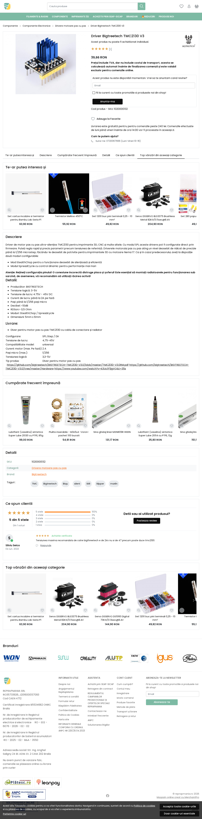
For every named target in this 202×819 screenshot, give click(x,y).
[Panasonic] (190, 664)
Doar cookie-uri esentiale (179, 813)
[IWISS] (88, 664)
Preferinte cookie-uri (14, 814)
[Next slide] (193, 200)
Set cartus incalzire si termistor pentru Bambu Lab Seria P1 (26, 218)
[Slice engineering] (139, 664)
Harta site (64, 719)
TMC (34, 483)
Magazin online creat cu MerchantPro (178, 797)
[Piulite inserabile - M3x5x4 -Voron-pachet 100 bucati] (69, 409)
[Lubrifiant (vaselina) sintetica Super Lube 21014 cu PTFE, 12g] (155, 409)
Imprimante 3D (80, 16)
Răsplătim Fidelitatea (70, 705)
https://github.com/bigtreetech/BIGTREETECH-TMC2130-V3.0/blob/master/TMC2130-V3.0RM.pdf (68, 365)
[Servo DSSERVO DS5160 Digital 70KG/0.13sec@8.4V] (112, 593)
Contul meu (123, 688)
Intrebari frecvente (98, 715)
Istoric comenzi (125, 697)
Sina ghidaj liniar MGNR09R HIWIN (112, 432)
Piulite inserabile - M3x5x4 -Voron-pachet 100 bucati (69, 433)
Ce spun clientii (125, 155)
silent (77, 483)
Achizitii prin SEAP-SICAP (108, 16)
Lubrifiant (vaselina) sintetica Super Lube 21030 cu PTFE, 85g (26, 433)
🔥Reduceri (148, 16)
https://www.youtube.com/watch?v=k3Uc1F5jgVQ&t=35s (90, 368)
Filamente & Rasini (37, 16)
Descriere (46, 155)
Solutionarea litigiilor (99, 724)
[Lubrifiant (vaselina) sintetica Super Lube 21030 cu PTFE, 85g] (26, 409)
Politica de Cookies (69, 714)
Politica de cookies (144, 805)
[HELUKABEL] (114, 664)
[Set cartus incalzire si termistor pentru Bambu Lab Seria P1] (26, 193)
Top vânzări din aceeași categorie (161, 155)
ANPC (91, 720)
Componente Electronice (36, 25)
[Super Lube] (12, 664)
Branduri (132, 16)
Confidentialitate (68, 710)
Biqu (65, 483)
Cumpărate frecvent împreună (77, 155)
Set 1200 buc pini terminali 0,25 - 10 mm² (112, 218)
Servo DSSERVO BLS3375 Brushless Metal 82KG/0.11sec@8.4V (155, 218)
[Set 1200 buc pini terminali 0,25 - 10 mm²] (112, 193)
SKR (88, 483)
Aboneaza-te (162, 702)
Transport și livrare (127, 711)
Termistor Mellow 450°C (69, 216)
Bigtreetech (39, 474)
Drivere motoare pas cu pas (70, 25)
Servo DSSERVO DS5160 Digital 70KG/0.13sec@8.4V (112, 618)
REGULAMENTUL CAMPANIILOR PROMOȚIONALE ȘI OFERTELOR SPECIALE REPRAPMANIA (99, 700)
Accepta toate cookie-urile (179, 806)
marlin (113, 483)
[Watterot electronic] (37, 664)
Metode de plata (126, 707)
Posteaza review (147, 520)
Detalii (106, 155)
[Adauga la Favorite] (42, 210)
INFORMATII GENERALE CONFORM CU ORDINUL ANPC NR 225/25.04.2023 (72, 727)
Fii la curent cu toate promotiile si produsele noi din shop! (131, 92)
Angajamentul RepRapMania (66, 690)
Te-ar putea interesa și (19, 155)
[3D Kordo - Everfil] (63, 664)
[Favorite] (181, 6)
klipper (100, 483)
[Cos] (196, 6)
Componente (60, 16)
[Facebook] (107, 796)
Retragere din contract (100, 688)
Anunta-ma (107, 101)
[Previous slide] (6, 658)
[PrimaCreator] (165, 664)
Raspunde (45, 545)
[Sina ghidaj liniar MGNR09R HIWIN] (112, 409)
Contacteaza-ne (97, 711)
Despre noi (64, 684)
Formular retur (66, 701)
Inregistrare (123, 693)
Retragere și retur (126, 716)
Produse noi (166, 16)
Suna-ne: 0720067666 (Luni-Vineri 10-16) (118, 141)
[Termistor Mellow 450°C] (69, 193)
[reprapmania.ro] (7, 6)
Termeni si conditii (69, 696)
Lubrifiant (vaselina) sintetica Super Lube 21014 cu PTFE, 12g (155, 433)
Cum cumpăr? (125, 684)
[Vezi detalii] (9, 210)
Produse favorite (126, 702)
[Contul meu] (189, 6)
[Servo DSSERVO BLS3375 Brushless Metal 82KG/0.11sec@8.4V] (155, 193)
